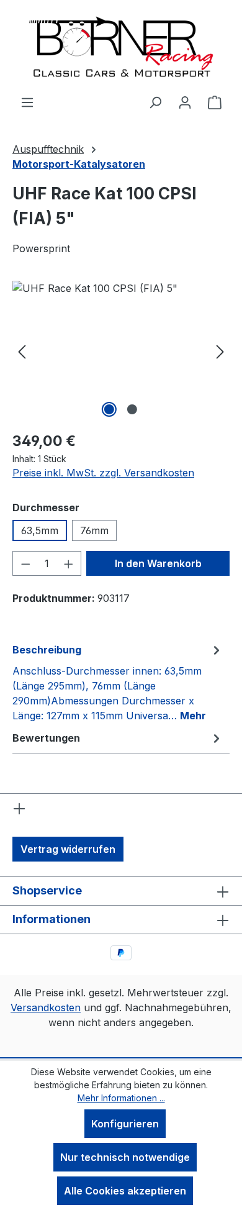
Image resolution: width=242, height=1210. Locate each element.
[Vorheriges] (21, 350)
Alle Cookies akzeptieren (125, 1191)
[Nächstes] (220, 350)
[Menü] (27, 101)
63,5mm (39, 530)
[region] (121, 351)
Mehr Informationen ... (121, 1098)
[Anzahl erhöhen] (69, 563)
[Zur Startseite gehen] (121, 47)
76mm (94, 530)
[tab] (117, 682)
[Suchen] (155, 101)
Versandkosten (46, 1007)
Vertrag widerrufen (67, 849)
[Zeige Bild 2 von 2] (132, 409)
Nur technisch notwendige (125, 1157)
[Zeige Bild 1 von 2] (109, 409)
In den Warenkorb (158, 563)
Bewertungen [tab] (46, 738)
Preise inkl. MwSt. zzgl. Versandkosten (103, 472)
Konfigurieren (125, 1123)
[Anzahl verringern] (25, 563)
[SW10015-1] (121, 351)
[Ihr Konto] (185, 101)
